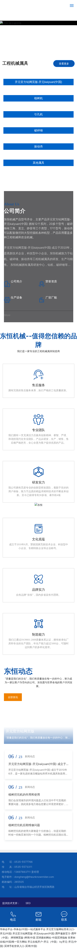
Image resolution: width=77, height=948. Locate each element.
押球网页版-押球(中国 (23, 937)
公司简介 (16, 281)
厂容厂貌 (51, 297)
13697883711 (22, 871)
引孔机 (38, 114)
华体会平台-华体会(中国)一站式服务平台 (22, 929)
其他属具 (38, 162)
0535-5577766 (23, 861)
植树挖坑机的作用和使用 (24, 794)
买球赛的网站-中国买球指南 (51, 937)
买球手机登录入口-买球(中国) (20, 945)
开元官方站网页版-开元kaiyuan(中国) (38, 81)
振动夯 (38, 146)
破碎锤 (38, 130)
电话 (13, 919)
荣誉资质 (51, 281)
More (7, 315)
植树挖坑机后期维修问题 (24, 825)
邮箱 (38, 919)
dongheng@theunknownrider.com (34, 876)
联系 (64, 919)
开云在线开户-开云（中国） (43, 941)
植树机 (38, 98)
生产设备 (16, 297)
